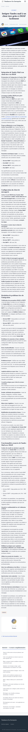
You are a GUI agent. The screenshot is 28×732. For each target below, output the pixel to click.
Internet (7, 6)
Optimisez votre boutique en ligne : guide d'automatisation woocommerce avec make (12, 666)
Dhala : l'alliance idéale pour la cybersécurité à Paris (13, 680)
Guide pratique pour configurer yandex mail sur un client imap (14, 689)
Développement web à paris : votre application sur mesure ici (13, 703)
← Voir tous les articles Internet (9, 636)
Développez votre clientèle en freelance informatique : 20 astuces (11, 694)
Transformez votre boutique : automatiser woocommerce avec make (12, 707)
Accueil (2, 6)
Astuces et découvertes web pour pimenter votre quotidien (13, 653)
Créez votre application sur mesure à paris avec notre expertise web (13, 657)
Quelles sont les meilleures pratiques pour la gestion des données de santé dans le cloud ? (12, 675)
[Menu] (25, 1)
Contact (12, 724)
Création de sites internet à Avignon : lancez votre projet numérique (13, 671)
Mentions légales (5, 724)
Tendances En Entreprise (11, 1)
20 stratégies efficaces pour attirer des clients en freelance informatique (13, 698)
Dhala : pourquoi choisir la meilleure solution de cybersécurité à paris (13, 662)
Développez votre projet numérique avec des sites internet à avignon (13, 684)
